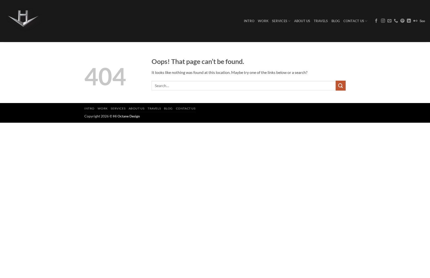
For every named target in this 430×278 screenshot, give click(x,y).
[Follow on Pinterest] (402, 21)
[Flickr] (415, 21)
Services (279, 21)
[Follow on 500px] (422, 21)
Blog (335, 21)
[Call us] (396, 21)
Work (263, 21)
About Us (302, 21)
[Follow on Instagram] (383, 21)
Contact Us (353, 21)
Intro (249, 21)
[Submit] (341, 85)
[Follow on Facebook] (376, 21)
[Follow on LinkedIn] (409, 21)
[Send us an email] (389, 21)
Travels (321, 21)
